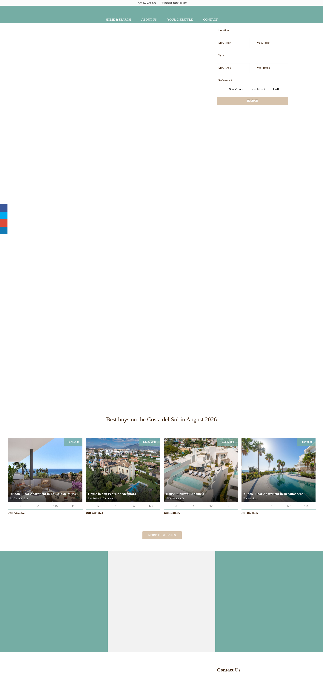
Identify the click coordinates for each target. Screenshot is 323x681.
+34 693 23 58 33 (147, 2)
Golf (275, 89)
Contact (210, 19)
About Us (149, 19)
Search (252, 100)
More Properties (162, 535)
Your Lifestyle (180, 19)
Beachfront (257, 89)
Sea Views (235, 89)
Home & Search (118, 19)
